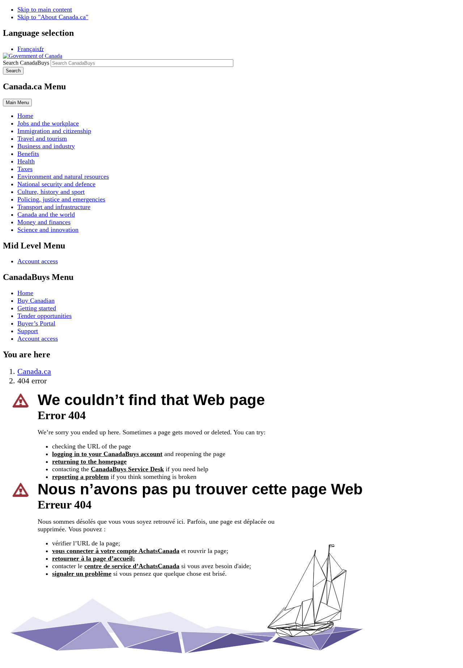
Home (25, 293)
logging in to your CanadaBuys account (107, 454)
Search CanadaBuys (26, 63)
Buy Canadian (36, 300)
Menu (17, 102)
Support (27, 331)
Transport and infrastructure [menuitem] (53, 206)
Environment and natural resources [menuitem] (63, 176)
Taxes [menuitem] (25, 169)
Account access (37, 261)
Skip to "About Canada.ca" (52, 17)
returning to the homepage (89, 461)
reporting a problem (80, 476)
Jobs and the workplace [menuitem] (48, 123)
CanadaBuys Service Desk (127, 469)
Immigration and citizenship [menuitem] (54, 131)
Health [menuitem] (26, 161)
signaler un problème (81, 573)
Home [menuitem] (25, 115)
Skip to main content (44, 9)
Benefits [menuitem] (28, 153)
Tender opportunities (44, 315)
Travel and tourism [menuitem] (42, 138)
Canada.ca (34, 371)
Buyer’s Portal (36, 323)
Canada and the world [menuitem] (46, 214)
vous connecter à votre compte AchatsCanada (115, 550)
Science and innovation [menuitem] (47, 229)
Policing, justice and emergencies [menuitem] (61, 199)
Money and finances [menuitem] (44, 222)
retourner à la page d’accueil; (93, 558)
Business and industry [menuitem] (46, 146)
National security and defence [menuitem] (56, 184)
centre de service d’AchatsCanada (131, 566)
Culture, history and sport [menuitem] (51, 191)
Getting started (36, 308)
